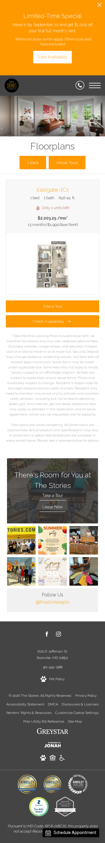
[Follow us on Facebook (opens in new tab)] (46, 635)
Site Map (75, 721)
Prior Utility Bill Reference (43, 721)
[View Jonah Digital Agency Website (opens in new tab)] (52, 746)
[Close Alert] (99, 6)
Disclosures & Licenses (80, 704)
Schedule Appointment (75, 832)
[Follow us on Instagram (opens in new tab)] (58, 635)
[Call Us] (80, 85)
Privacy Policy (86, 696)
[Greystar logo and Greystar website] (52, 732)
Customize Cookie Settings (77, 713)
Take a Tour (52, 495)
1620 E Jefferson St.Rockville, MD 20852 (52, 654)
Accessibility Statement (25, 704)
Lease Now (53, 507)
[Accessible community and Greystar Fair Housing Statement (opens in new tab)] (62, 759)
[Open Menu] (95, 85)
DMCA (53, 704)
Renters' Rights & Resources (29, 713)
